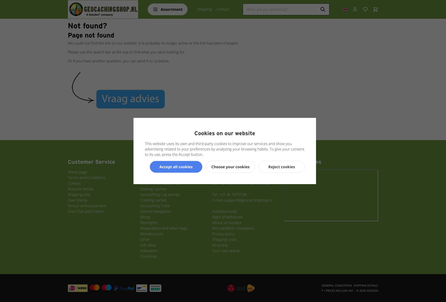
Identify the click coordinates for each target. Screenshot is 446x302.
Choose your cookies (230, 166)
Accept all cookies (176, 166)
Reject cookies (281, 166)
